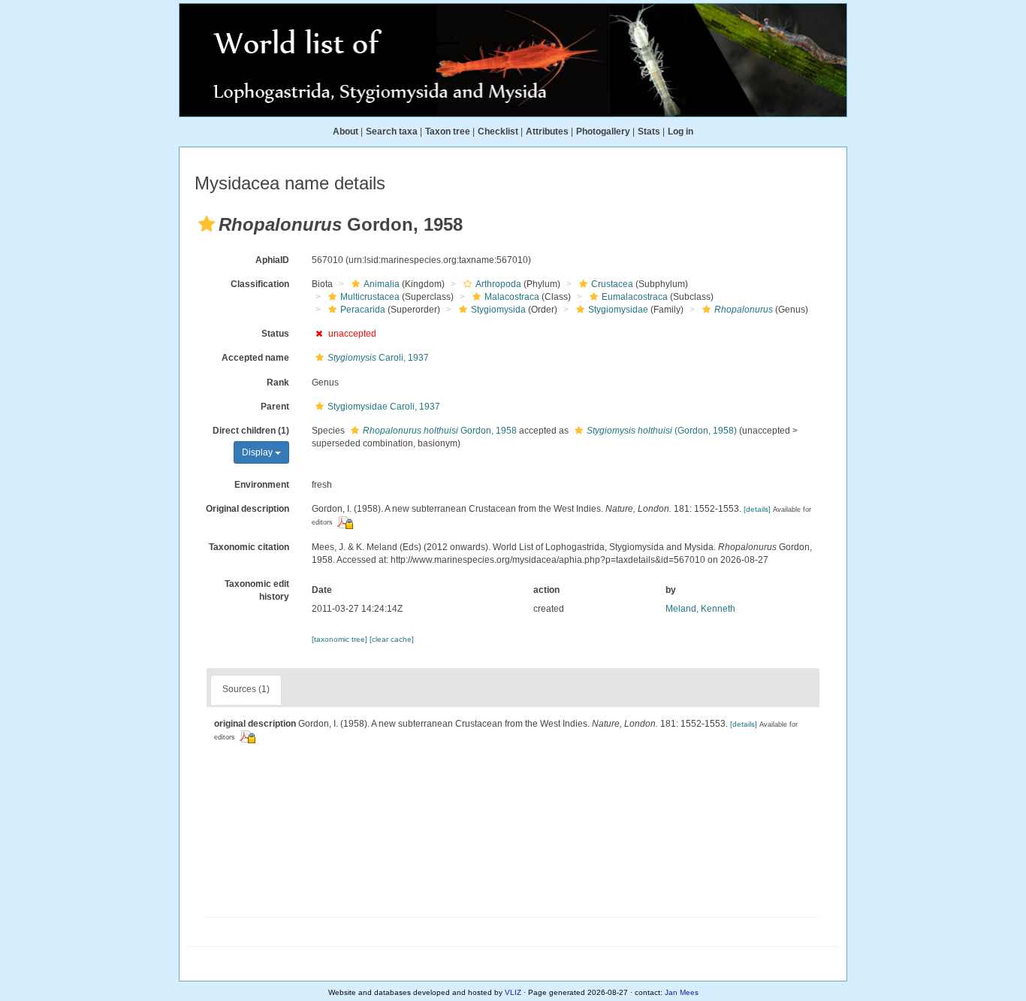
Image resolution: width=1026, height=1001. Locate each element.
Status (275, 333)
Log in (680, 131)
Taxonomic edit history (257, 590)
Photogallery (603, 131)
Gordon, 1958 (440, 430)
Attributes (547, 131)
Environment (261, 484)
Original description (247, 509)
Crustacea (612, 284)
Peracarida (362, 309)
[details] (757, 509)
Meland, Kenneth (700, 608)
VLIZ (513, 992)
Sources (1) (246, 689)
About (345, 131)
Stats (649, 131)
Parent (275, 406)
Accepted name (255, 357)
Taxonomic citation (249, 547)
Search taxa (392, 131)
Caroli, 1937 (378, 357)
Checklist (498, 131)
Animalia (382, 284)
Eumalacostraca (635, 297)
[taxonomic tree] (341, 639)
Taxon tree (447, 131)
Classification (260, 284)
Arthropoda (498, 284)
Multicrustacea (370, 297)
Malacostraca (511, 297)
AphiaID (272, 260)
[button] (207, 224)
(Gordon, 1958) (662, 430)
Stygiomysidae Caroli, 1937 (383, 406)
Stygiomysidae (618, 309)
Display (258, 452)
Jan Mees (682, 992)
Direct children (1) (251, 430)
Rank (278, 382)
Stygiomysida (498, 309)
